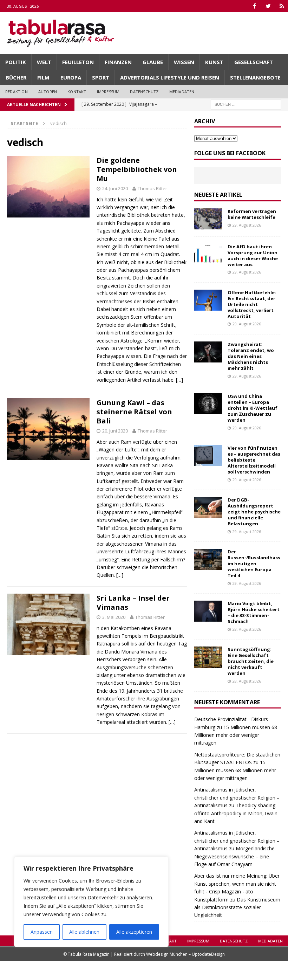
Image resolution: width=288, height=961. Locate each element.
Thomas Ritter (152, 188)
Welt (44, 61)
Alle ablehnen (84, 931)
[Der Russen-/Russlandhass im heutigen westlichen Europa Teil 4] (208, 559)
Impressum (108, 91)
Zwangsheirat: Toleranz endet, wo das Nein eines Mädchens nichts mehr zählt (251, 356)
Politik (15, 61)
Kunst (214, 61)
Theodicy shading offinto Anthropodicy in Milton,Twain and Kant (235, 813)
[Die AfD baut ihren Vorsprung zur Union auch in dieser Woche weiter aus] (208, 254)
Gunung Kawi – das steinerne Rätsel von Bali (134, 412)
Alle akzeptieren (134, 931)
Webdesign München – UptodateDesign (185, 954)
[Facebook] (254, 6)
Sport (100, 77)
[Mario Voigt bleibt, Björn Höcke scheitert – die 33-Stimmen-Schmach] (208, 611)
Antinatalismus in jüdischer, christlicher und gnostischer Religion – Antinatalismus (237, 797)
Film (43, 77)
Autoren (47, 91)
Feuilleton (78, 61)
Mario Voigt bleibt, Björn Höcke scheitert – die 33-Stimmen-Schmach (254, 612)
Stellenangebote (255, 77)
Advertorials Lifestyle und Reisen (169, 77)
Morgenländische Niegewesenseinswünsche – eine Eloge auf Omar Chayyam (234, 856)
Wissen (184, 61)
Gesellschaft (253, 61)
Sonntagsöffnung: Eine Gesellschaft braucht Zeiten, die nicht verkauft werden (251, 661)
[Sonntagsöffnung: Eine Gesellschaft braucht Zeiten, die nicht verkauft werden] (208, 657)
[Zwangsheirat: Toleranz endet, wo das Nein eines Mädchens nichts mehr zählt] (208, 351)
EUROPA (70, 77)
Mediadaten (182, 91)
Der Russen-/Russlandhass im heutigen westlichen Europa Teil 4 (254, 563)
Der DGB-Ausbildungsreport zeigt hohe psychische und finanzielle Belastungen (254, 512)
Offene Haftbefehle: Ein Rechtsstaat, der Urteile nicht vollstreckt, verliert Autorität (252, 304)
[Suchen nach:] (246, 104)
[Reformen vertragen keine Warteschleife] (208, 218)
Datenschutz (144, 91)
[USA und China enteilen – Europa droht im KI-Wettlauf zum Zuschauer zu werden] (208, 403)
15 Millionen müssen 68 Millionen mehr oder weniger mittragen (235, 735)
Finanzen (118, 61)
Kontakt (76, 91)
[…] (179, 379)
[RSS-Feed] (282, 6)
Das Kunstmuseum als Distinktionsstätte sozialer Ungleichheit (237, 907)
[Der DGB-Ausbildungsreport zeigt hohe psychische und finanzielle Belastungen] (208, 507)
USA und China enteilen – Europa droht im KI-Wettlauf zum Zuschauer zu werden (252, 408)
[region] (91, 902)
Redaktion (16, 91)
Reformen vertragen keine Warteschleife (252, 214)
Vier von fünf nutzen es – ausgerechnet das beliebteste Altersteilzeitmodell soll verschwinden (254, 460)
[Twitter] (268, 6)
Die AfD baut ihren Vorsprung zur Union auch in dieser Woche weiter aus (253, 255)
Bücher (16, 77)
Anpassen (42, 931)
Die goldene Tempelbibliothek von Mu (137, 169)
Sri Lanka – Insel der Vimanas (133, 602)
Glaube (153, 61)
